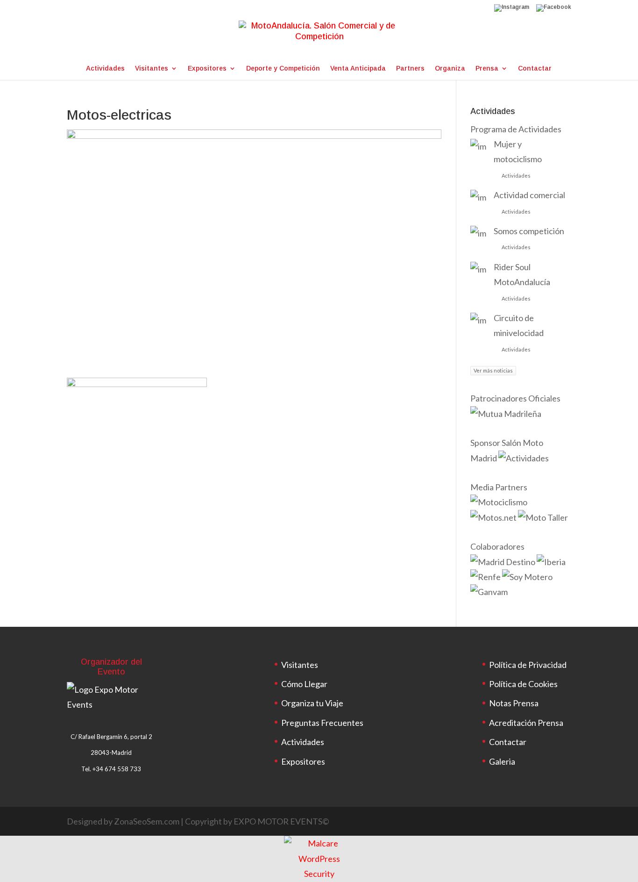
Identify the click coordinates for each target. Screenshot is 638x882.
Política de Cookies (523, 684)
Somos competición (529, 231)
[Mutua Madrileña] (506, 414)
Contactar (535, 68)
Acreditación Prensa (526, 722)
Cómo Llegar (304, 684)
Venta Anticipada (358, 68)
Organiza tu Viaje (312, 703)
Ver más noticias (493, 370)
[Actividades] (523, 458)
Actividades (105, 68)
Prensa (486, 68)
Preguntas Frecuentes (322, 722)
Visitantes (151, 68)
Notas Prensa (514, 703)
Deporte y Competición (283, 68)
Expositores (207, 68)
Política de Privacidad (528, 665)
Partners (410, 68)
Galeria (502, 761)
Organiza (450, 68)
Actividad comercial (529, 195)
